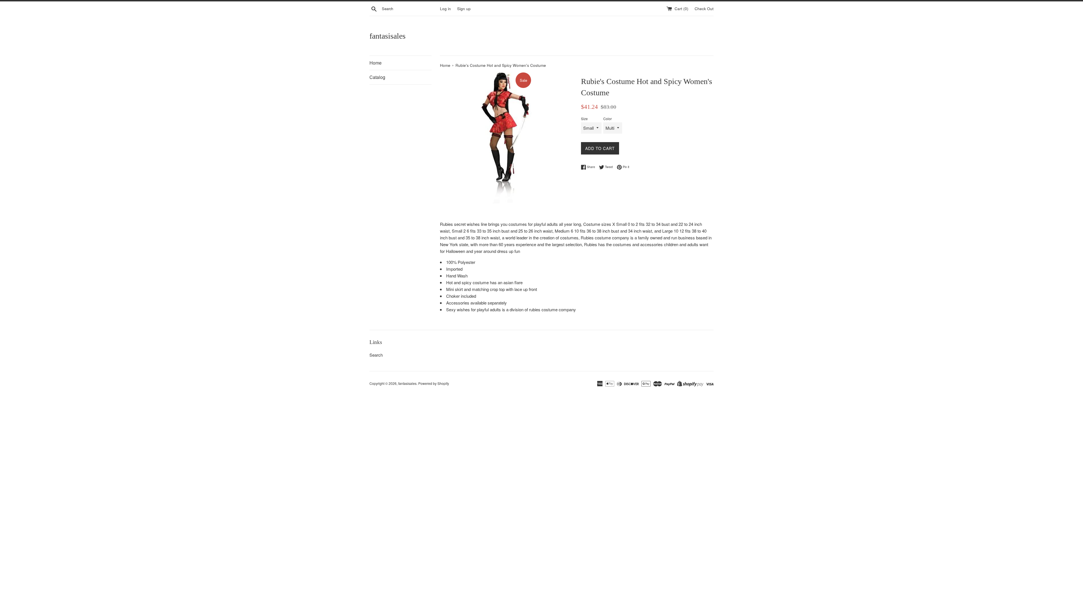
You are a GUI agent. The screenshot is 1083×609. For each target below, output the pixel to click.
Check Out (704, 8)
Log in (445, 8)
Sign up (464, 8)
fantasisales (387, 36)
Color (607, 118)
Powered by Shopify (433, 383)
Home (375, 62)
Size (584, 118)
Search (376, 355)
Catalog (377, 77)
